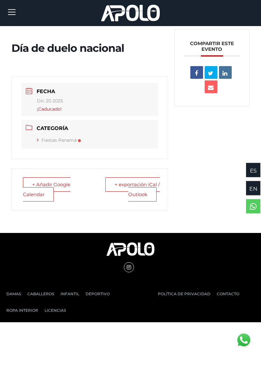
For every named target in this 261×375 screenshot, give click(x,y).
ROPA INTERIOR (22, 310)
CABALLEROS (40, 293)
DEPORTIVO (98, 293)
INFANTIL (69, 293)
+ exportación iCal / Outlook (137, 189)
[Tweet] (211, 72)
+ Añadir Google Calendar (46, 189)
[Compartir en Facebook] (196, 72)
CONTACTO (228, 293)
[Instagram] (129, 267)
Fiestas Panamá (59, 140)
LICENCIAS (55, 310)
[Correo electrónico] (211, 86)
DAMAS (13, 293)
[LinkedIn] (225, 72)
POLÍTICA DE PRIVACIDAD (184, 293)
